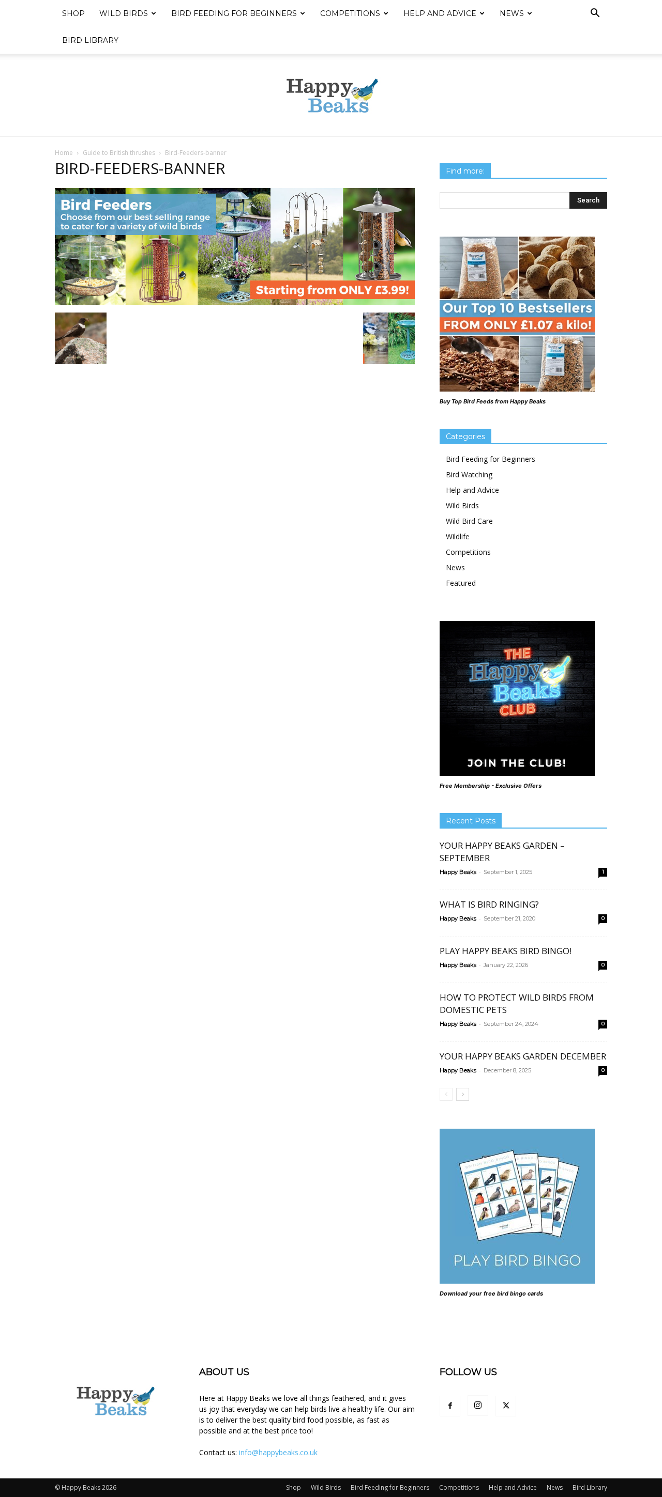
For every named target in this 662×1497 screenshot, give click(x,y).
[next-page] (462, 1094)
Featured (461, 583)
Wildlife (458, 536)
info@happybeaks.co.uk (278, 1452)
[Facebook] (450, 1406)
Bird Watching (469, 474)
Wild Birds (123, 13)
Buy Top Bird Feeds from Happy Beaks (493, 401)
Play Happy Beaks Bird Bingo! (505, 951)
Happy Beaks (458, 872)
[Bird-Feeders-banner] (235, 302)
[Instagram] (478, 1405)
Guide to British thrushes (119, 152)
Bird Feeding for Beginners (234, 13)
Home (64, 152)
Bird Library (90, 40)
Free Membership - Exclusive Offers (490, 785)
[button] (594, 14)
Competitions (350, 13)
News (512, 13)
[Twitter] (505, 1406)
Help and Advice (439, 13)
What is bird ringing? (489, 904)
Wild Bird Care (469, 521)
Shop (73, 13)
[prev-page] (446, 1094)
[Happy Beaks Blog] (331, 95)
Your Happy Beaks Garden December (523, 1056)
